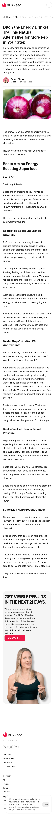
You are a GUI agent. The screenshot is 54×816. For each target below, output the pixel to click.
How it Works (8, 758)
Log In (5, 770)
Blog (17, 17)
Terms (5, 788)
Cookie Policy (29, 810)
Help (5, 801)
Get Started (8, 762)
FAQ (5, 805)
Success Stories (9, 766)
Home (9, 17)
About (5, 780)
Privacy (6, 784)
